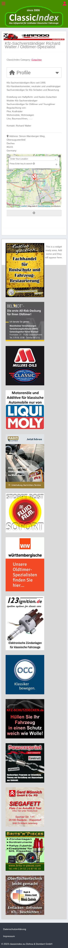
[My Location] (33, 163)
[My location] (34, 213)
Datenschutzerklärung (14, 929)
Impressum (9, 936)
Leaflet (24, 206)
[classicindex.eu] (34, 26)
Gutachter (36, 59)
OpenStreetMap (44, 206)
